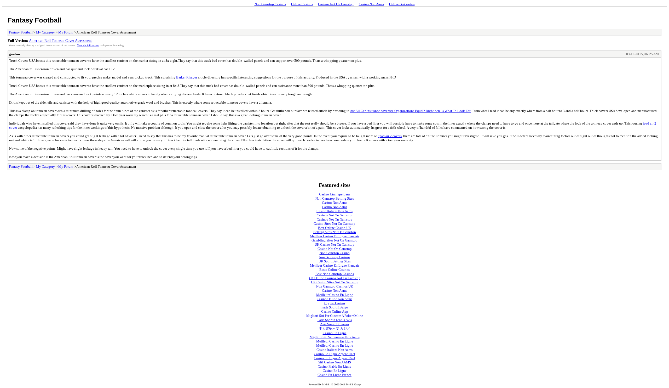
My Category (45, 32)
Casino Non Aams (371, 4)
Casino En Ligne (335, 333)
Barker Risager (186, 77)
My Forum (65, 32)
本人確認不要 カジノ (334, 328)
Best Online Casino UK (334, 228)
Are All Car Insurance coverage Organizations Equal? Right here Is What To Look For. (410, 111)
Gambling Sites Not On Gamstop (334, 240)
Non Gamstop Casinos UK (334, 286)
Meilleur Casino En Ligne (334, 295)
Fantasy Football (34, 20)
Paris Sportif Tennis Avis (335, 320)
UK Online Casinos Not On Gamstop (334, 278)
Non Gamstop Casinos (270, 4)
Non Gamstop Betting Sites (334, 198)
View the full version (88, 45)
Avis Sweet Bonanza (334, 324)
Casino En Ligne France (334, 375)
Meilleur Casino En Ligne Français (334, 265)
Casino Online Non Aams (334, 299)
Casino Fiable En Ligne (334, 366)
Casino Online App (334, 311)
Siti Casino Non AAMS (334, 362)
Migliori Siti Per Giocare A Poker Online (334, 316)
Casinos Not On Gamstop (336, 4)
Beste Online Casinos (334, 270)
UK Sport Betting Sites (335, 261)
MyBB (326, 384)
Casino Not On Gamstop (335, 249)
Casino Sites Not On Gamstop (334, 224)
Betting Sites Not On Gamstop (334, 232)
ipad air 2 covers (390, 136)
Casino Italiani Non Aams (334, 211)
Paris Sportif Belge (334, 307)
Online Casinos (302, 4)
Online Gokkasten (402, 4)
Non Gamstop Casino (335, 253)
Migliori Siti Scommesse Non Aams (335, 337)
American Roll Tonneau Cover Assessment (60, 40)
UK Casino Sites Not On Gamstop (334, 282)
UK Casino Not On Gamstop (334, 244)
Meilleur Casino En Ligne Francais (334, 236)
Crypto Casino (334, 303)
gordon (14, 54)
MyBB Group (353, 384)
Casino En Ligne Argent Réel (334, 354)
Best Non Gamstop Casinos (334, 274)
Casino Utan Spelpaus (334, 194)
